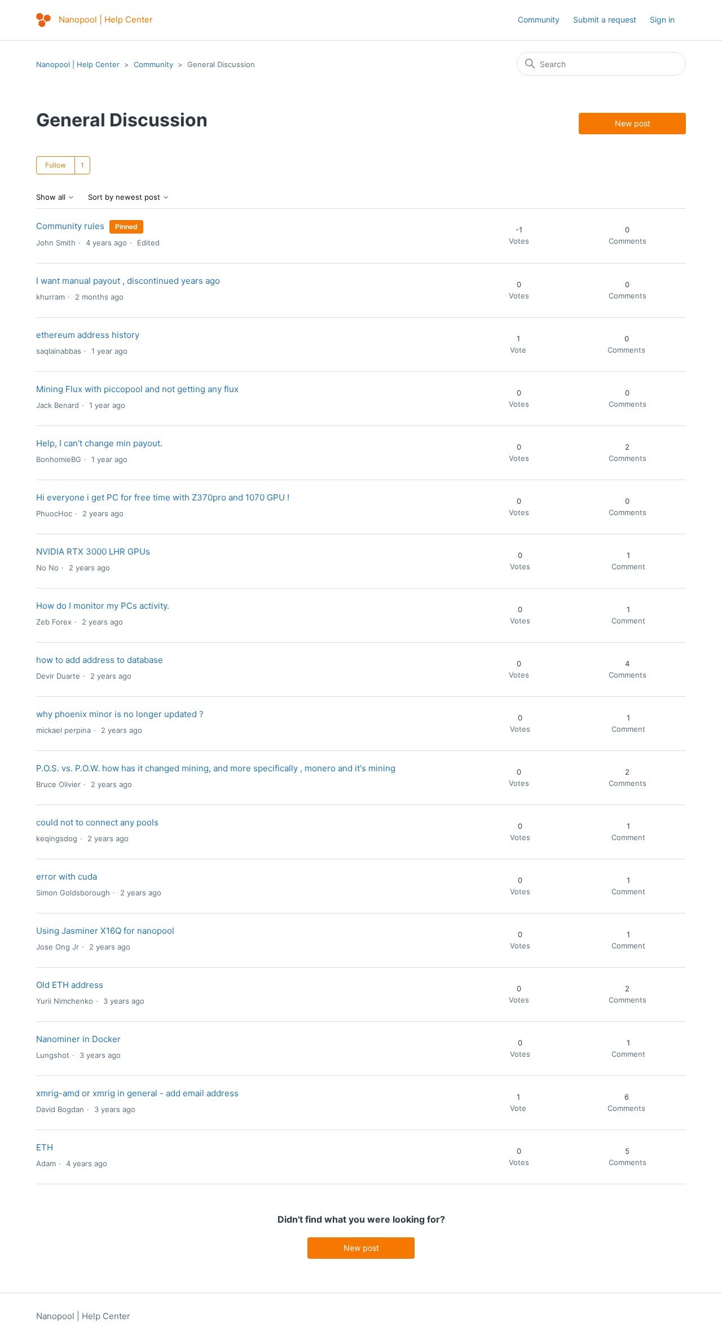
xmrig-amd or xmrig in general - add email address (137, 1093)
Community (539, 19)
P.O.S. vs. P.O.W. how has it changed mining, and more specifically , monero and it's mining (215, 768)
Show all (52, 197)
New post (632, 123)
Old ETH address (69, 984)
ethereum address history (87, 334)
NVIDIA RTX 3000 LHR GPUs (93, 551)
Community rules (70, 226)
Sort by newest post (125, 197)
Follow (55, 165)
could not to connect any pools (97, 822)
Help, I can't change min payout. (99, 443)
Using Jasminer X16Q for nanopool (105, 930)
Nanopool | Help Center (78, 64)
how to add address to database (99, 659)
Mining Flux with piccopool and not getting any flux (137, 389)
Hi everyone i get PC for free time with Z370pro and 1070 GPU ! (162, 497)
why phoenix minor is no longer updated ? (120, 714)
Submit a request (604, 19)
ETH (44, 1147)
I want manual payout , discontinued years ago (128, 280)
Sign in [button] (662, 19)
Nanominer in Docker (78, 1039)
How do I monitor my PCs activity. (102, 605)
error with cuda (66, 876)
